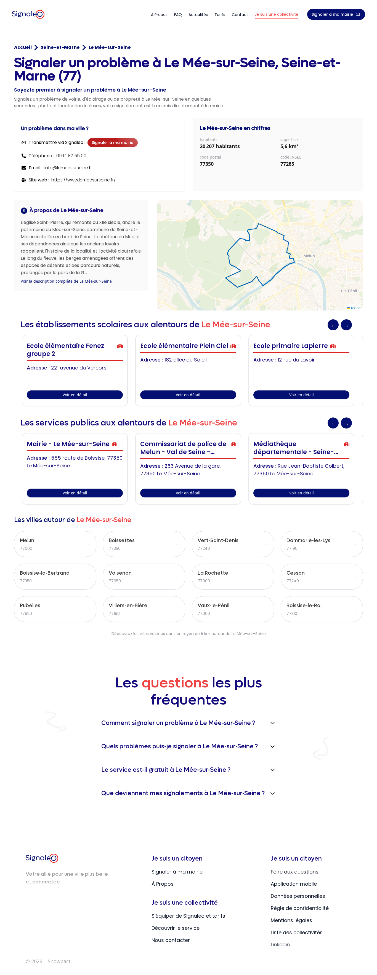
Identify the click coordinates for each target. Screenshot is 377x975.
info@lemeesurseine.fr (68, 168)
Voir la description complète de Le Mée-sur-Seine (66, 281)
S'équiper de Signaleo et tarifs (188, 915)
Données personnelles (298, 896)
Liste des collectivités (297, 932)
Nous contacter (171, 940)
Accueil (23, 47)
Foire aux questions (294, 871)
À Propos (163, 883)
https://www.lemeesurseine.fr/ (83, 180)
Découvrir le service (176, 928)
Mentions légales (291, 920)
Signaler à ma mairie (332, 14)
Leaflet (356, 308)
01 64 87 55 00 (71, 155)
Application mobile (294, 883)
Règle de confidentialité (300, 908)
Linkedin (280, 944)
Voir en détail (75, 394)
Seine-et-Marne (60, 47)
